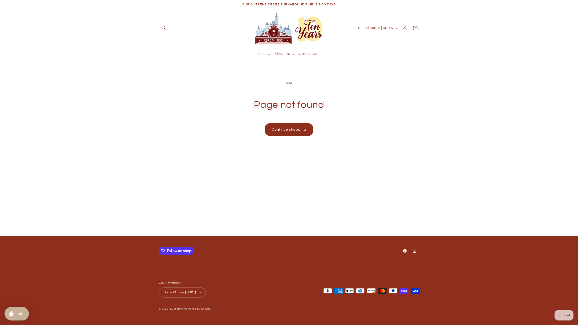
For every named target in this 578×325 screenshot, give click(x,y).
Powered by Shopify (197, 309)
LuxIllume (176, 309)
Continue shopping (289, 129)
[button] (164, 28)
